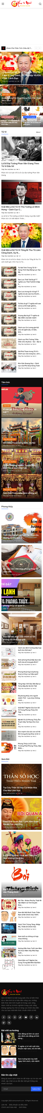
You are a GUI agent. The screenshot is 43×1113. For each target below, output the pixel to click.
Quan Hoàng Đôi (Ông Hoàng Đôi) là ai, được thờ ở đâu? (21, 99)
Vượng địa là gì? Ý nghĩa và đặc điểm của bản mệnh (28, 316)
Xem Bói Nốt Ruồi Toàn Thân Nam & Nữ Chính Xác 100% (29, 913)
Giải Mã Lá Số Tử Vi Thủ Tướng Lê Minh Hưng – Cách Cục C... (20, 208)
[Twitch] (3, 1022)
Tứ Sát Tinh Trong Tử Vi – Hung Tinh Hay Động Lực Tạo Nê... (29, 270)
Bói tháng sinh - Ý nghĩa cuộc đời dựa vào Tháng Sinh (21, 890)
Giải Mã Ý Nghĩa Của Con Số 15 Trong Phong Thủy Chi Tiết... (29, 710)
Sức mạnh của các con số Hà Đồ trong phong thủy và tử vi (29, 733)
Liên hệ (4, 1105)
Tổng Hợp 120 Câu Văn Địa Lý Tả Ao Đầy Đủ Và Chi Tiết (29, 685)
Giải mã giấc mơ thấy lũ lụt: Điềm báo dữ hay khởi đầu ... (10, 122)
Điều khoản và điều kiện (18, 1105)
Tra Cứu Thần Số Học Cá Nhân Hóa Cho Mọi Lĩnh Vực (20, 789)
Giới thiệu (22, 1107)
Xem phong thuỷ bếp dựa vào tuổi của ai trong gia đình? (29, 661)
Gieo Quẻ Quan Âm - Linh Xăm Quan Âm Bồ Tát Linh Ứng (21, 822)
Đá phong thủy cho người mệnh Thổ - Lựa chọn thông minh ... (29, 698)
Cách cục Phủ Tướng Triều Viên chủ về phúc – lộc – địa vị (29, 340)
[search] (40, 3)
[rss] (9, 1022)
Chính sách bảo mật (9, 1107)
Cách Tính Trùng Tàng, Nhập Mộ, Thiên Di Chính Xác (29, 925)
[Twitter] (9, 1017)
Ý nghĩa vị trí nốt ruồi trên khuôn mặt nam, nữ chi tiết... (30, 1047)
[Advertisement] (21, 22)
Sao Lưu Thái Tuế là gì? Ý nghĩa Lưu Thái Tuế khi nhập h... (29, 282)
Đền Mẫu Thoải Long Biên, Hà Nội (19, 443)
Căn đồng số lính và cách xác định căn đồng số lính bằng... (28, 1036)
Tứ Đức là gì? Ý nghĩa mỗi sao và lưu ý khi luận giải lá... (29, 305)
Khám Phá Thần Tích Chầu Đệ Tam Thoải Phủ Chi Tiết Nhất (19, 48)
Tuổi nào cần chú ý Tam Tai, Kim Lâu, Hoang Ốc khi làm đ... (21, 536)
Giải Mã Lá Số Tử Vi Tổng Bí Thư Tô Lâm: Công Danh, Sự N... (21, 251)
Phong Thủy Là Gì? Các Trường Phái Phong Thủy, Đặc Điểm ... (29, 746)
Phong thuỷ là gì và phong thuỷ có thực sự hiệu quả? (28, 673)
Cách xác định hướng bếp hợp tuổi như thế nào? (29, 649)
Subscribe (36, 1089)
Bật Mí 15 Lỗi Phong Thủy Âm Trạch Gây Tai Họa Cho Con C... (29, 722)
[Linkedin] (36, 1017)
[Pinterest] (31, 1017)
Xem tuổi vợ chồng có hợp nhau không (28, 937)
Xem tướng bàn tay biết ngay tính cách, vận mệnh (28, 1060)
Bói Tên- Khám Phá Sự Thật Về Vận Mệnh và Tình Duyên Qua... (29, 902)
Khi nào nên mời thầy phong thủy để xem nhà (20, 570)
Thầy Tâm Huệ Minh (8, 81)
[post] (21, 68)
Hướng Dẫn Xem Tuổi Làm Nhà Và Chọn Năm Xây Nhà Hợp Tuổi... (30, 950)
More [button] (38, 132)
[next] (39, 48)
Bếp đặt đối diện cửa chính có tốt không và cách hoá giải (19, 638)
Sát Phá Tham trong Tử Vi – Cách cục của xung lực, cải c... (29, 352)
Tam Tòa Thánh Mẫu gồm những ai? (20, 493)
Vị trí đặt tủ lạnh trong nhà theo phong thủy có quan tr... (18, 604)
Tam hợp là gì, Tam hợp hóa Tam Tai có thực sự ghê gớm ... (32, 122)
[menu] (3, 3)
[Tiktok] (20, 1017)
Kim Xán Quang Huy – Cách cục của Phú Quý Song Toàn (29, 364)
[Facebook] (3, 1017)
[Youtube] (25, 1017)
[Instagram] (14, 1017)
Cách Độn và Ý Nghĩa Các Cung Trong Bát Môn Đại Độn (29, 961)
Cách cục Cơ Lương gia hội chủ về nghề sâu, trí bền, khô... (28, 329)
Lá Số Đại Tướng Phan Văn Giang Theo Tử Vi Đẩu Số (20, 164)
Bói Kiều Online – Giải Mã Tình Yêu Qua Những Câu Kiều (20, 856)
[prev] (36, 48)
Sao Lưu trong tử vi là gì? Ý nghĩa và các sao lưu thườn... (29, 293)
